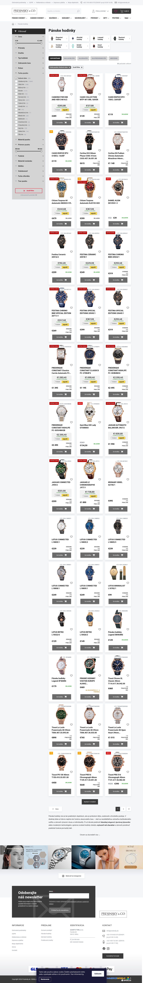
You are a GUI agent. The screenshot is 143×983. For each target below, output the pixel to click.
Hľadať (78, 11)
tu (83, 974)
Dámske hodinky (46, 937)
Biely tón (22, 94)
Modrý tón (23, 116)
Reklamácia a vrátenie (43, 2)
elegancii (111, 822)
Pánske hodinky (46, 933)
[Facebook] (104, 948)
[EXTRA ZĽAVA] (62, 85)
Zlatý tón (23, 84)
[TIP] (62, 141)
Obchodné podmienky (19, 2)
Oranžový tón (23, 122)
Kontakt (14, 950)
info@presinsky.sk (112, 931)
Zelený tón (23, 131)
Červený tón (23, 97)
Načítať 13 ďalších (90, 802)
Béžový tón (23, 88)
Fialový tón (23, 103)
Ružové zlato (24, 78)
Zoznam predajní (46, 930)
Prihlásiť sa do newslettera (59, 910)
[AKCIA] (118, 188)
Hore (57, 809)
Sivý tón (22, 128)
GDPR (31, 2)
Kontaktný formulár (112, 956)
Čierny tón (23, 100)
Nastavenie (45, 979)
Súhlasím (97, 974)
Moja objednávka (73, 2)
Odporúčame (55, 58)
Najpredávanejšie (99, 58)
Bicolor (22, 91)
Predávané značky (47, 940)
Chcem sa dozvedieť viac (89, 835)
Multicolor (22, 119)
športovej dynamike (122, 822)
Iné (20, 109)
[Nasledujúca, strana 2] (123, 809)
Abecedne (113, 58)
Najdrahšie (83, 58)
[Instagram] (108, 948)
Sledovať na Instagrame (73, 876)
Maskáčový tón (24, 113)
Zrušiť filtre (30, 190)
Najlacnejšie (69, 58)
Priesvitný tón (23, 125)
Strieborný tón (25, 81)
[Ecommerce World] (113, 978)
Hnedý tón (22, 106)
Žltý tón (21, 134)
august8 (65, 110)
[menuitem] (20, 18)
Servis (14, 947)
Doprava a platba (59, 2)
